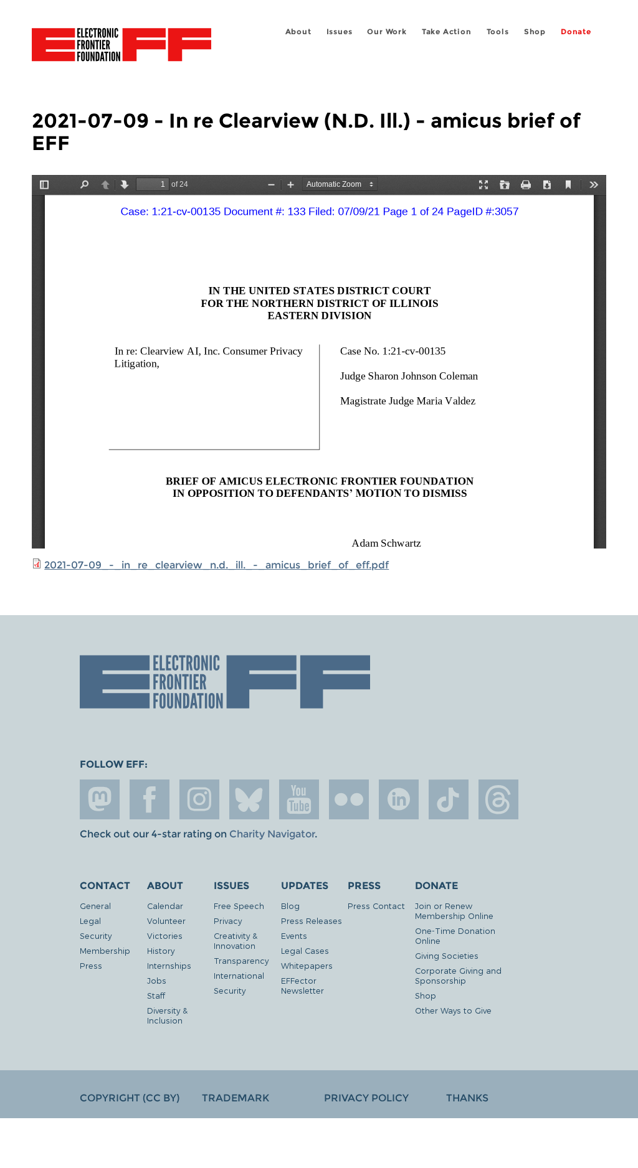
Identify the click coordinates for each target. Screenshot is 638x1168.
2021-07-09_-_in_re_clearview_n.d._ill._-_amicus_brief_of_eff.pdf (216, 565)
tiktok (449, 799)
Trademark (235, 1098)
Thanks (467, 1098)
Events (294, 935)
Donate (576, 31)
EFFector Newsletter (302, 985)
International (239, 975)
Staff (156, 995)
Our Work (386, 31)
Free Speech (239, 905)
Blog (290, 905)
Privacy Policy (366, 1098)
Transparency (241, 960)
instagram (199, 799)
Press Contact (376, 905)
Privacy (228, 920)
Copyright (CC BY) (129, 1098)
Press (91, 965)
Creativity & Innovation (235, 940)
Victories (165, 935)
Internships (169, 965)
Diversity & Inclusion (167, 1015)
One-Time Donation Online (455, 935)
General (95, 905)
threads (498, 799)
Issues (339, 31)
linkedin (399, 799)
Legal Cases (305, 950)
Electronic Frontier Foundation (121, 46)
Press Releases (311, 920)
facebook (149, 799)
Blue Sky (249, 799)
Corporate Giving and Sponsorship (458, 975)
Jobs (156, 980)
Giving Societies (446, 955)
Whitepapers (307, 965)
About (298, 31)
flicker (349, 799)
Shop (535, 31)
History (160, 950)
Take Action (447, 31)
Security (96, 935)
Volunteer (166, 920)
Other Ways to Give (453, 1010)
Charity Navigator (272, 834)
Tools (498, 31)
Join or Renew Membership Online (454, 910)
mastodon (100, 799)
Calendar (165, 905)
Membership (105, 950)
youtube (299, 799)
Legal (90, 920)
